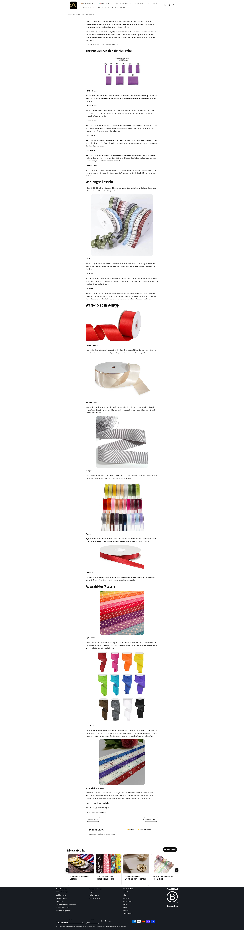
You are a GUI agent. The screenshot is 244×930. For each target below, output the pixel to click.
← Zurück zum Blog (93, 819)
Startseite (70, 15)
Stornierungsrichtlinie (111, 926)
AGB (94, 926)
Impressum (123, 926)
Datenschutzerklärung (87, 926)
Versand (118, 926)
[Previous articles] (67, 870)
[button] (89, 3)
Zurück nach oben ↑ (151, 819)
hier (95, 803)
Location (70, 919)
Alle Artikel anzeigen (170, 850)
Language (92, 919)
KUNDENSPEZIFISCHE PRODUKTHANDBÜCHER (84, 15)
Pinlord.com (62, 926)
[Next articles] (177, 870)
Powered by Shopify (70, 926)
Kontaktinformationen (100, 926)
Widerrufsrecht (79, 926)
